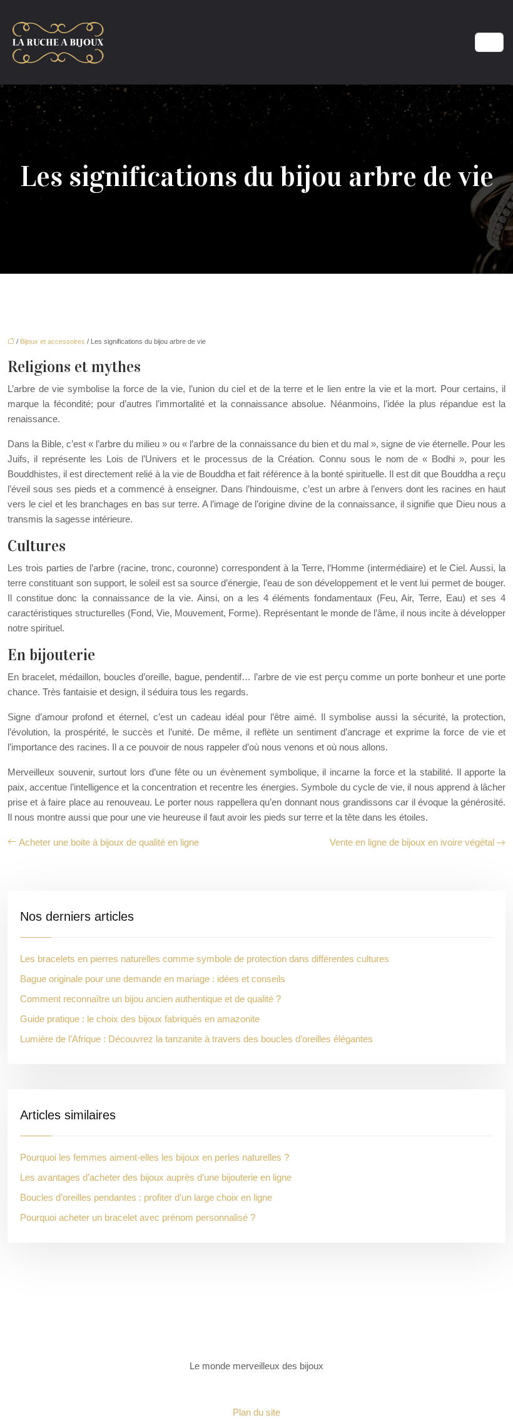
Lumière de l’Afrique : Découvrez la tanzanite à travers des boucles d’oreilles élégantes (196, 1039)
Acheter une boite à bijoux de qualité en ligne (109, 842)
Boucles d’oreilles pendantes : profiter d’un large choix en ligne (146, 1197)
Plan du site (256, 1412)
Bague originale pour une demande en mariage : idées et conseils (152, 978)
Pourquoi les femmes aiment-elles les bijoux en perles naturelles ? (154, 1157)
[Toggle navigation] (489, 42)
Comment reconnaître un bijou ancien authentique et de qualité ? (150, 998)
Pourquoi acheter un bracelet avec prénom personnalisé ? (137, 1217)
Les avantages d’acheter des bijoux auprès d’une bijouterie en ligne (156, 1177)
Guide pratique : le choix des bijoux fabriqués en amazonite (140, 1018)
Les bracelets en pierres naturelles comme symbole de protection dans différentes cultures (204, 958)
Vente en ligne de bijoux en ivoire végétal (412, 842)
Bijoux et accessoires (52, 341)
